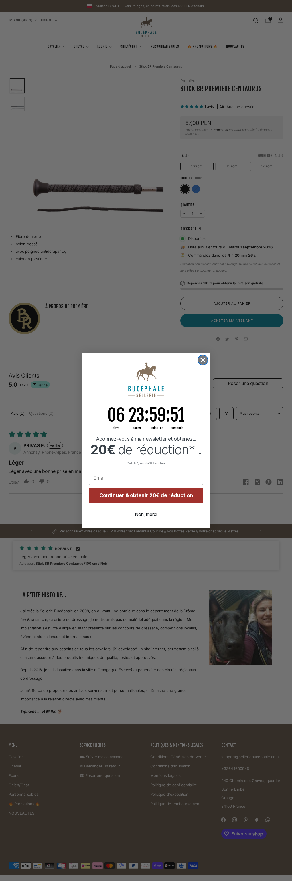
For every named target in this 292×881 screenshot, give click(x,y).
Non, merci (146, 514)
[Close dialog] (203, 360)
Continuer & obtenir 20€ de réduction (146, 495)
